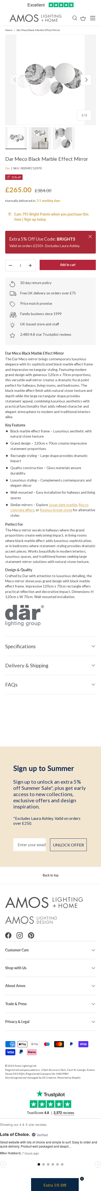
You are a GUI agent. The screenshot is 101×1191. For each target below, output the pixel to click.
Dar (7, 168)
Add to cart (67, 265)
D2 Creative (49, 1077)
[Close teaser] (82, 1179)
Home (8, 30)
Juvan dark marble (63, 505)
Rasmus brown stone (56, 510)
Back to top (51, 875)
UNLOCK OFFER (68, 844)
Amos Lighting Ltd (25, 1065)
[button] (83, 18)
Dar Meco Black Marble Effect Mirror (38, 30)
